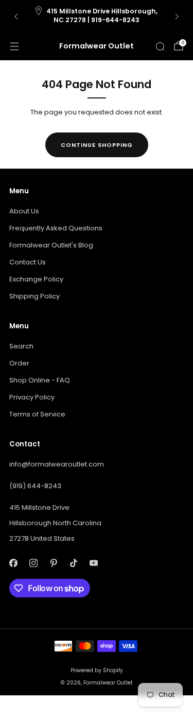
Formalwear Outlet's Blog (51, 245)
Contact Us (27, 262)
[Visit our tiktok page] (73, 563)
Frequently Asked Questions (55, 228)
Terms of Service (37, 414)
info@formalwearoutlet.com (56, 464)
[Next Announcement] (177, 16)
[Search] (160, 46)
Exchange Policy (36, 279)
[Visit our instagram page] (33, 563)
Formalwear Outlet (96, 46)
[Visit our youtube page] (93, 563)
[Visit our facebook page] (13, 563)
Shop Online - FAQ (39, 380)
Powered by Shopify (97, 670)
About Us (24, 211)
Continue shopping (97, 145)
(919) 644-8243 (35, 486)
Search (21, 346)
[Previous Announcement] (16, 16)
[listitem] (96, 16)
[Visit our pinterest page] (53, 563)
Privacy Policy (32, 397)
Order (19, 363)
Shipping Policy (34, 296)
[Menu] (14, 46)
